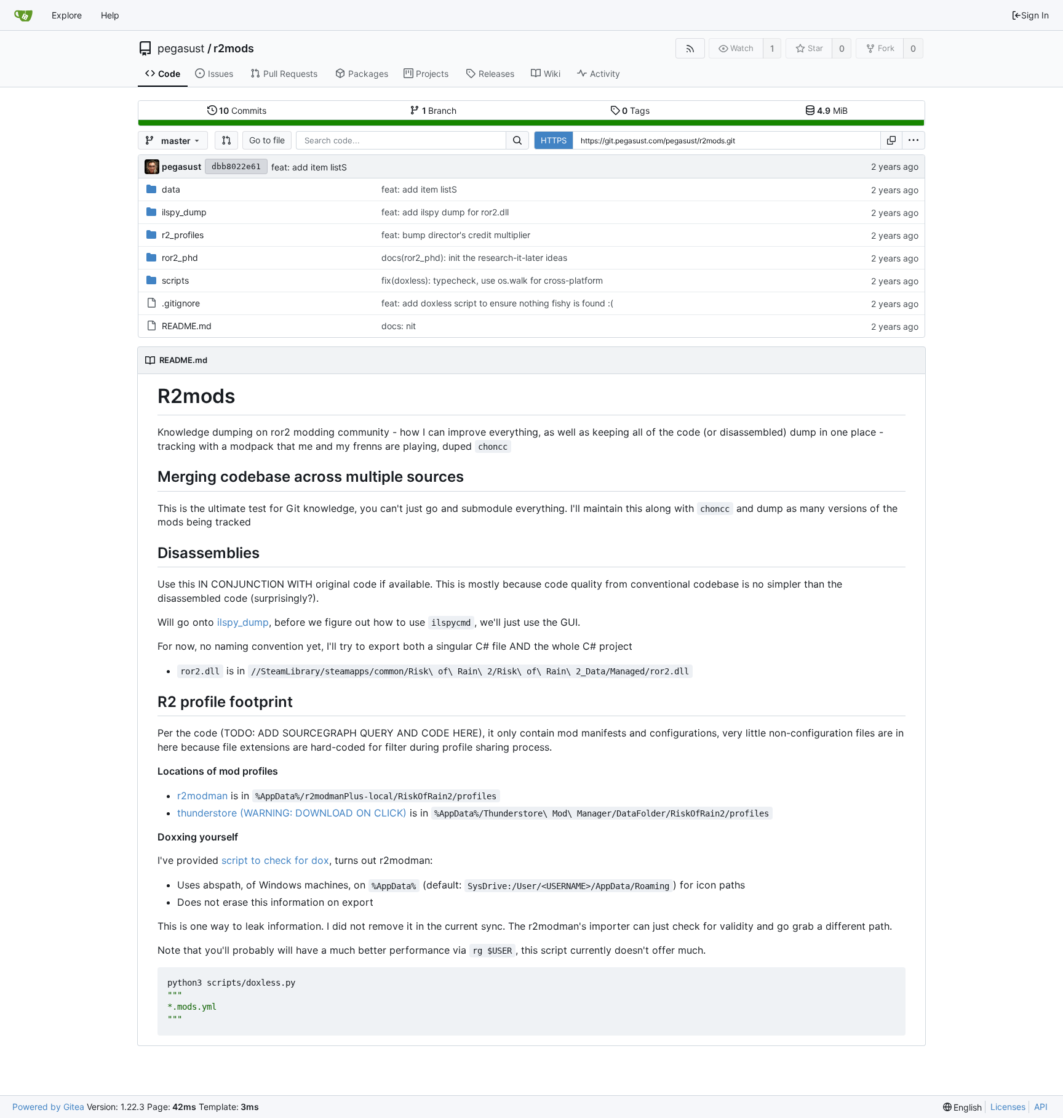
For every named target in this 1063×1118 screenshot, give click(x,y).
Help (110, 15)
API (1041, 1106)
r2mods (233, 48)
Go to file (267, 140)
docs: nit (398, 326)
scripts (175, 280)
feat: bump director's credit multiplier (455, 235)
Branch (439, 110)
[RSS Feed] (689, 48)
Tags (636, 110)
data (171, 189)
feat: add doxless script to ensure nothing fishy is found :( (497, 303)
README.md (187, 326)
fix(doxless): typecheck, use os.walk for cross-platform (492, 280)
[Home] (23, 15)
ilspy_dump (184, 212)
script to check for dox (275, 860)
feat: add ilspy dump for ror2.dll (445, 212)
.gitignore (181, 303)
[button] (226, 140)
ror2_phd (180, 257)
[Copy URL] (891, 140)
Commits (242, 110)
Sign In (1035, 15)
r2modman (202, 795)
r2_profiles (183, 235)
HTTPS (554, 140)
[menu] (913, 140)
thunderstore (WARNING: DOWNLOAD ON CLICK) (292, 813)
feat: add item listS (309, 167)
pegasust (181, 48)
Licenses (1007, 1106)
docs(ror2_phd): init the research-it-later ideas (474, 257)
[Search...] (517, 140)
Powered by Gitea (48, 1106)
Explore (67, 15)
